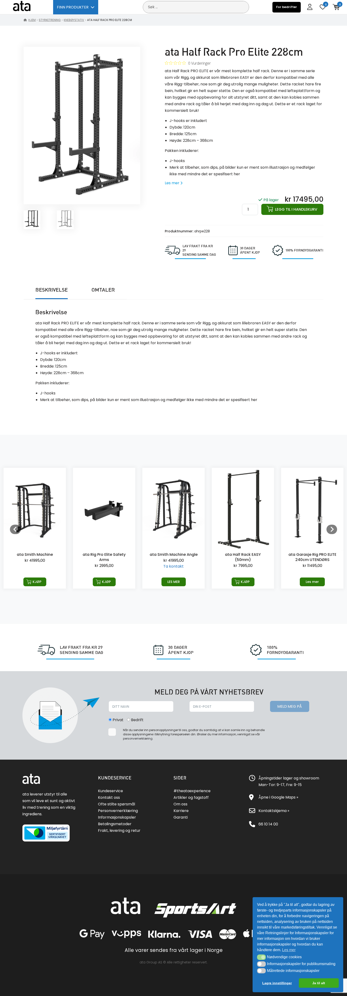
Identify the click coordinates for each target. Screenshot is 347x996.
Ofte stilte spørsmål (116, 804)
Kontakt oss (109, 797)
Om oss (180, 804)
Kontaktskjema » (273, 810)
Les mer (173, 581)
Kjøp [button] (37, 581)
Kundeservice (110, 791)
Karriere (181, 810)
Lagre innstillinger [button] (277, 983)
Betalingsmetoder (114, 824)
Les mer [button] (289, 950)
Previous (15, 529)
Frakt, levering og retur (119, 830)
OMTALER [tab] (103, 290)
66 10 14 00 (268, 824)
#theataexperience (192, 791)
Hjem (32, 20)
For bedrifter (286, 7)
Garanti (181, 817)
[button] (261, 957)
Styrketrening (50, 20)
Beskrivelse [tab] (51, 290)
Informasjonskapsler (117, 817)
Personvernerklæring (118, 810)
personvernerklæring (137, 739)
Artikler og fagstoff (191, 797)
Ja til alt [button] (318, 983)
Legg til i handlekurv (296, 209)
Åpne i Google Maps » (278, 797)
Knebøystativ (74, 20)
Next (332, 529)
